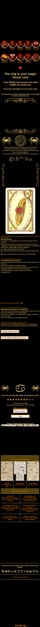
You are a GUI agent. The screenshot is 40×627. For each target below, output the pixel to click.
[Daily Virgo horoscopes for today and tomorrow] (18, 572)
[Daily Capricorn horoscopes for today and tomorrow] (30, 572)
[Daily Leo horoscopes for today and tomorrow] (15, 572)
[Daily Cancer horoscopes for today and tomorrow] (12, 572)
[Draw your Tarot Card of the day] (36, 47)
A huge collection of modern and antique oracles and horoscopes (10, 508)
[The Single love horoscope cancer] (5, 60)
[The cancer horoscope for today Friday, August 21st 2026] (12, 44)
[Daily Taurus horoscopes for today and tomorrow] (6, 572)
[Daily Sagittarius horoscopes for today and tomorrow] (27, 572)
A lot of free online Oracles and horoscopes (29, 518)
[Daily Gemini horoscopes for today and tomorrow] (9, 572)
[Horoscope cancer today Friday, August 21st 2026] (5, 47)
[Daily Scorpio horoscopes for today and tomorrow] (24, 572)
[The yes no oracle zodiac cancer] (12, 60)
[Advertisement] (20, 20)
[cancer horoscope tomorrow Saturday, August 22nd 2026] (20, 44)
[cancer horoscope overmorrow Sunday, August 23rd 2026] (28, 44)
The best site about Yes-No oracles (10, 518)
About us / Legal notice (20, 577)
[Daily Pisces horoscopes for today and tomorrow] (36, 572)
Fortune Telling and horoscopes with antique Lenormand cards (30, 498)
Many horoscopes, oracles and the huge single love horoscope (29, 508)
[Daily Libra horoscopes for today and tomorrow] (21, 572)
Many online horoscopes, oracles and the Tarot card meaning (10, 498)
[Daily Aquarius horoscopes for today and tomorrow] (33, 572)
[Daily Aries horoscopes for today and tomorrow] (3, 572)
